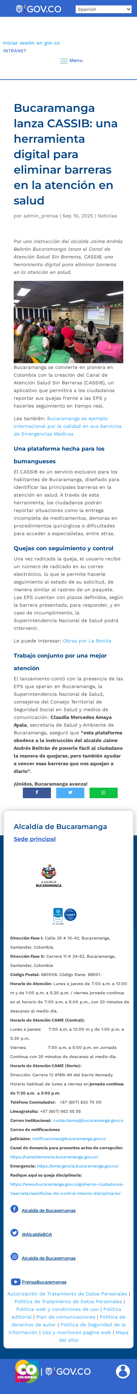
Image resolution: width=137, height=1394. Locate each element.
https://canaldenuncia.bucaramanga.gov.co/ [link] (54, 1156)
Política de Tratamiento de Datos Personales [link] (68, 1301)
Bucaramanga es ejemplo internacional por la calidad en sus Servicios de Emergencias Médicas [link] (68, 426)
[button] (119, 60)
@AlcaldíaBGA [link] (37, 1234)
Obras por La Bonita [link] (87, 641)
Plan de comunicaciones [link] (65, 1317)
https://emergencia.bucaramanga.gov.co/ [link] (78, 1166)
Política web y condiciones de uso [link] (57, 1309)
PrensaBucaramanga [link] (44, 1282)
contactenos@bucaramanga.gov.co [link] (88, 1120)
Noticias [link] (107, 215)
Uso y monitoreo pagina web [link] (76, 1332)
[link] (38, 13)
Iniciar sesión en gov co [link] (31, 43)
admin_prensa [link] (41, 215)
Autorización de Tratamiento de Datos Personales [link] (67, 1294)
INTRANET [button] (14, 50)
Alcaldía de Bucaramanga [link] (49, 1210)
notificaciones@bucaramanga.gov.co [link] (69, 1138)
